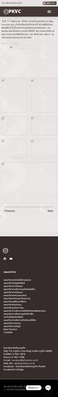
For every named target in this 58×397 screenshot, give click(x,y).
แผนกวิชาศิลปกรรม (13, 304)
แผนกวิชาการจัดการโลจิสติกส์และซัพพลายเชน (25, 311)
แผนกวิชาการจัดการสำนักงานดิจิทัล (20, 320)
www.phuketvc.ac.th (24, 363)
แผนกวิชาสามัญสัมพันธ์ (14, 283)
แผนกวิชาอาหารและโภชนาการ (17, 298)
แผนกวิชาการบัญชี (12, 326)
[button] (49, 11)
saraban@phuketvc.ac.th (25, 360)
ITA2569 (8, 332)
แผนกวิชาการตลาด (12, 323)
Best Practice (10, 329)
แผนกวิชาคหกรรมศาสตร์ (15, 295)
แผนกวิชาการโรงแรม (13, 286)
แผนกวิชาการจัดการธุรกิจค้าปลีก (19, 314)
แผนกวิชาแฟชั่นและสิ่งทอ (15, 301)
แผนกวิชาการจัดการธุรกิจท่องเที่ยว (19, 289)
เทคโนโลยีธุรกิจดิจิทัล (13, 317)
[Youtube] (11, 259)
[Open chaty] (48, 387)
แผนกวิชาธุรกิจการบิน (14, 307)
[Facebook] (5, 259)
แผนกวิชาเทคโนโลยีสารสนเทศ (17, 280)
